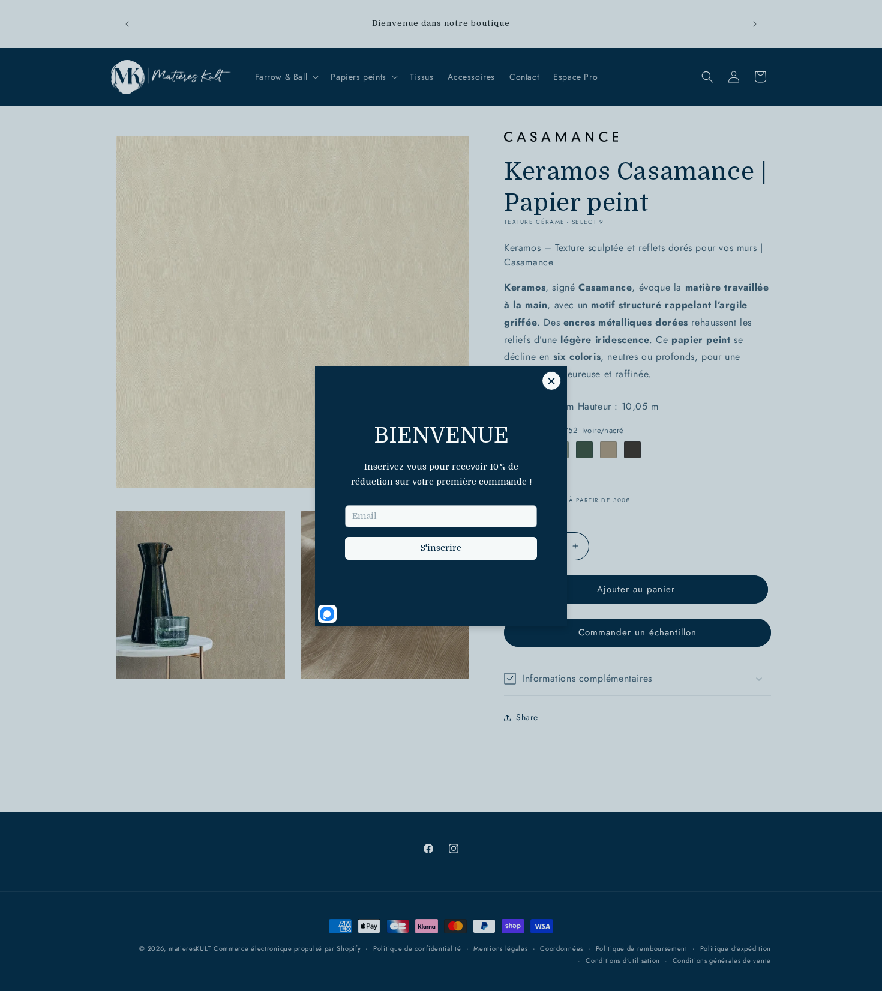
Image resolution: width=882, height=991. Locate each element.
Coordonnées (561, 948)
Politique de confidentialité (417, 948)
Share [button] (527, 717)
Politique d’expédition (735, 948)
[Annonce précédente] (127, 24)
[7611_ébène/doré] (632, 449)
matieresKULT (190, 948)
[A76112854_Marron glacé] (608, 449)
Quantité (518, 518)
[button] (286, 76)
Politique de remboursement (642, 948)
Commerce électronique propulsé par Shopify (287, 948)
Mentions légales (500, 948)
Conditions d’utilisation (623, 960)
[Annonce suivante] (755, 24)
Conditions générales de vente (722, 960)
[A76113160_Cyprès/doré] (584, 449)
